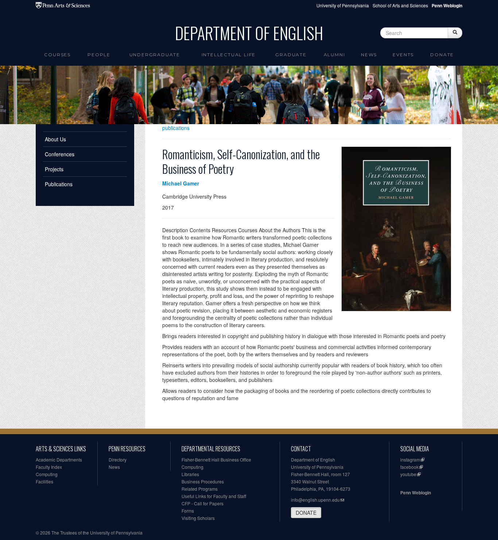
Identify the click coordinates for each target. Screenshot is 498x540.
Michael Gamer (180, 183)
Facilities (44, 481)
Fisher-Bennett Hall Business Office (216, 459)
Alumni (334, 54)
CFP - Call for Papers (202, 503)
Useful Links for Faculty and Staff (214, 496)
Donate (442, 54)
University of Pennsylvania (342, 5)
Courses (57, 54)
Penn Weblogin (415, 492)
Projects (54, 169)
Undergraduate (154, 54)
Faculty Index (49, 467)
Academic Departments (59, 459)
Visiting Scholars (198, 518)
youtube (408, 474)
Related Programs (200, 489)
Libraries (190, 474)
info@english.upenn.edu (315, 500)
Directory (118, 459)
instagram (410, 459)
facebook (409, 467)
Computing (47, 474)
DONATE (306, 512)
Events (403, 54)
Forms (188, 511)
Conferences (59, 154)
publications (176, 127)
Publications (59, 184)
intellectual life (229, 54)
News (369, 54)
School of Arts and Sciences (400, 5)
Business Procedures (203, 481)
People (98, 54)
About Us (55, 139)
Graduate (290, 54)
